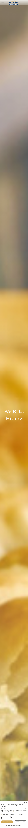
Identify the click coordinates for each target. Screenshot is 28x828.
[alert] (14, 814)
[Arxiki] (14, 2)
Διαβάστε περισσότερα (16, 811)
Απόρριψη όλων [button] (20, 821)
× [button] (26, 802)
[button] (14, 825)
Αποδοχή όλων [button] (7, 821)
